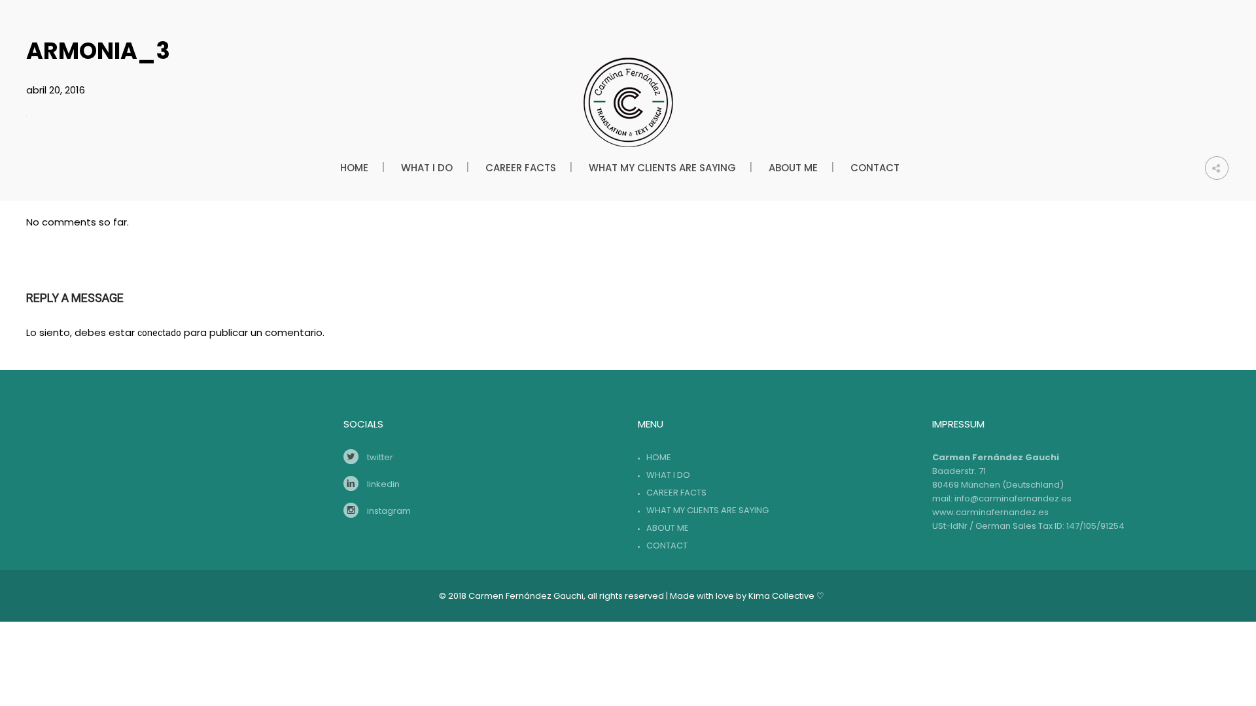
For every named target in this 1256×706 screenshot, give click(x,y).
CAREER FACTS (676, 492)
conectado (159, 333)
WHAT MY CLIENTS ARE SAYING (707, 510)
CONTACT (667, 545)
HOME (658, 457)
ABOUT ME (667, 528)
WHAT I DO (668, 475)
